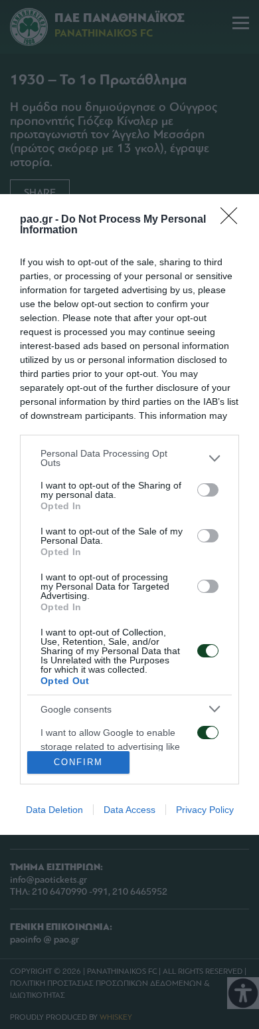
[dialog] (129, 514)
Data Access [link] (129, 809)
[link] (233, 220)
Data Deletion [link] (54, 809)
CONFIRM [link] (78, 762)
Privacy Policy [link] (205, 809)
